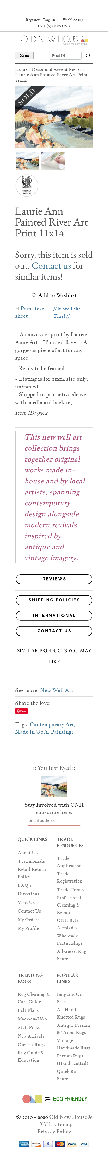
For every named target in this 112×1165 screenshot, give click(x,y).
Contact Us (29, 911)
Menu (24, 55)
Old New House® (70, 1117)
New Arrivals (31, 1036)
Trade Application (69, 862)
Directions (28, 894)
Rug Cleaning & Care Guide (34, 998)
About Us (28, 852)
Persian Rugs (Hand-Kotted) (72, 1059)
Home (21, 69)
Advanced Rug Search (71, 955)
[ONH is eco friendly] (54, 1104)
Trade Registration (69, 877)
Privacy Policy (54, 1131)
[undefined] (54, 117)
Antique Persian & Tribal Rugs (73, 1028)
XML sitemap (55, 1124)
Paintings (62, 731)
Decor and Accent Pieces (56, 69)
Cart (54, 25)
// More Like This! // (67, 312)
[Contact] (54, 632)
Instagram (63, 7)
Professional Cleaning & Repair (69, 905)
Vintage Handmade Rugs (73, 1044)
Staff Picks (29, 1027)
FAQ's (24, 885)
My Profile (28, 928)
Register (33, 19)
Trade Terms (70, 889)
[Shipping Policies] (54, 601)
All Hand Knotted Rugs (71, 1013)
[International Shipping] (54, 616)
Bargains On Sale (69, 998)
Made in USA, (32, 731)
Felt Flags (28, 1010)
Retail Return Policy (32, 873)
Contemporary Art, (53, 724)
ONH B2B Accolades (67, 924)
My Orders (28, 919)
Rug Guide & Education (31, 1056)
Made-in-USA (33, 1019)
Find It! (58, 55)
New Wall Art (56, 690)
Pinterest (53, 7)
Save (23, 711)
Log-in (49, 19)
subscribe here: (54, 812)
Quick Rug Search (68, 1075)
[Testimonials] (54, 584)
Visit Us (26, 902)
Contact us (51, 265)
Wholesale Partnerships (70, 939)
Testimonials (31, 861)
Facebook (43, 7)
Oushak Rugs (31, 1045)
